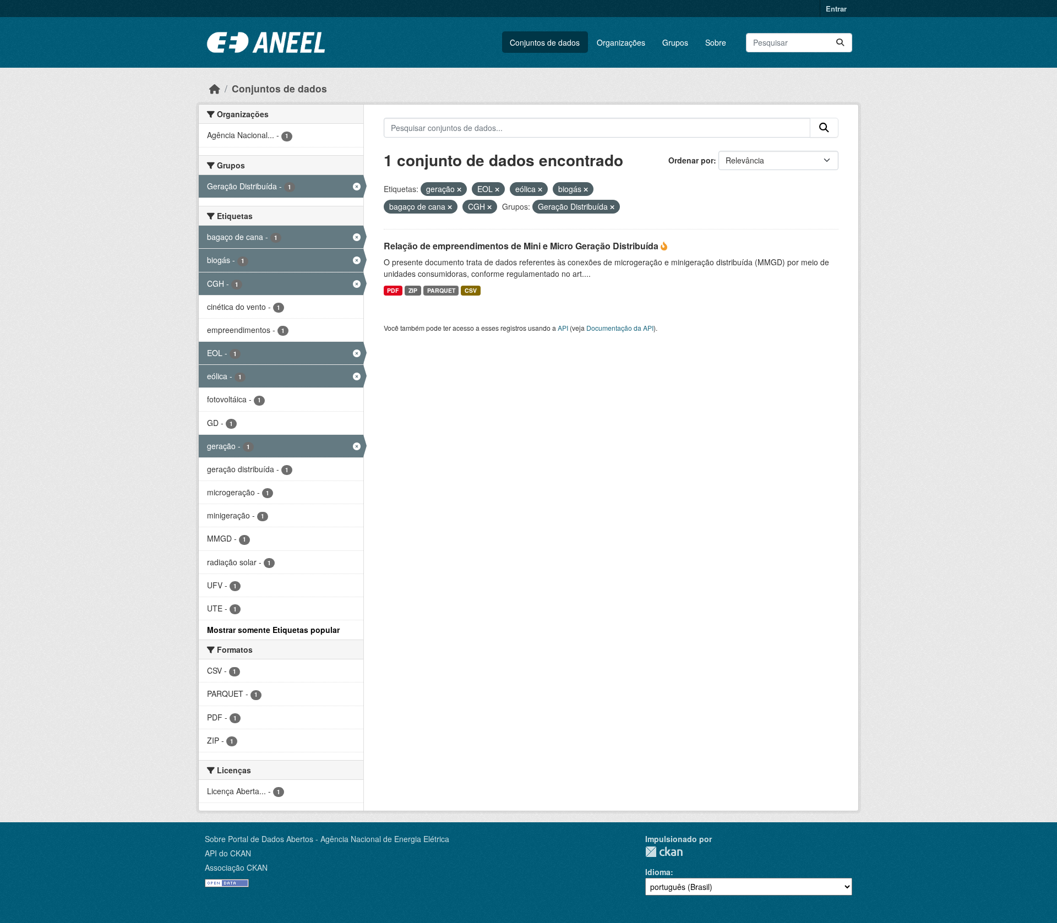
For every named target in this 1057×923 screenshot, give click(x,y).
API (563, 327)
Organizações (621, 42)
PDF (393, 290)
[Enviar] (840, 42)
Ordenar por (690, 160)
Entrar (836, 8)
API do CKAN (228, 853)
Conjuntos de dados (545, 42)
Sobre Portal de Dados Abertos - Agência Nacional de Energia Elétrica (327, 838)
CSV (471, 290)
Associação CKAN (236, 867)
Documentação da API (619, 327)
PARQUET (441, 290)
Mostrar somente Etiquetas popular (273, 629)
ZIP (412, 290)
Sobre (715, 42)
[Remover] (459, 189)
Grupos (675, 42)
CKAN (664, 852)
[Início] (214, 88)
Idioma (658, 871)
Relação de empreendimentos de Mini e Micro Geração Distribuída (522, 245)
